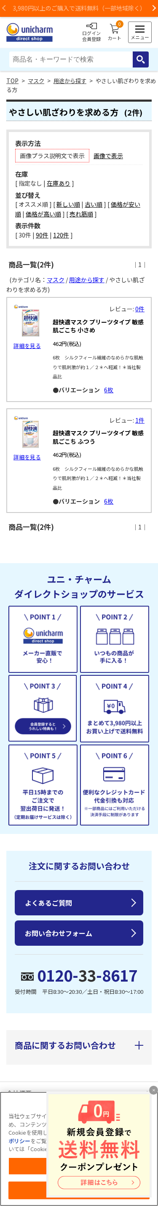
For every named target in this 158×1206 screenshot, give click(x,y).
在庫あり (58, 183)
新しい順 (68, 204)
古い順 (93, 204)
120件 (61, 235)
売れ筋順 (81, 214)
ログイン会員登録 (91, 36)
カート (114, 32)
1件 (140, 420)
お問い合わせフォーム (58, 933)
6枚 (108, 390)
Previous (4, 8)
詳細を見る (27, 346)
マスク (36, 81)
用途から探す (70, 81)
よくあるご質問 (48, 903)
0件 (140, 309)
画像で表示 (108, 155)
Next (154, 8)
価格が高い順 (43, 214)
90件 (42, 235)
